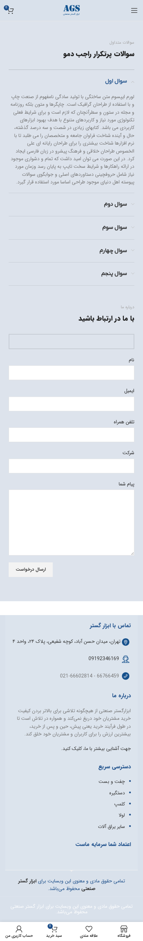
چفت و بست (112, 781)
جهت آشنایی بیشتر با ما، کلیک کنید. (96, 748)
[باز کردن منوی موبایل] (134, 10)
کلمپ (119, 804)
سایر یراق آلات (111, 826)
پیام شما (126, 484)
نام (131, 360)
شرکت (128, 453)
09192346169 (104, 659)
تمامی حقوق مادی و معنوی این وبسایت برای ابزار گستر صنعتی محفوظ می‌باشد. (71, 909)
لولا (122, 815)
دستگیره (117, 793)
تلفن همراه (124, 422)
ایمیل (129, 391)
